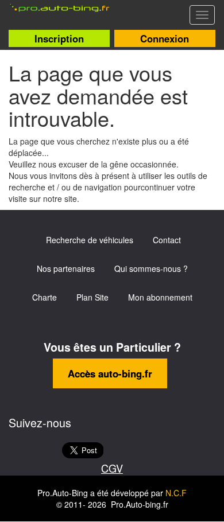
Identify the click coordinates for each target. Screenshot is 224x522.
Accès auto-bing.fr (110, 373)
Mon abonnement (160, 297)
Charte (44, 297)
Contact (167, 240)
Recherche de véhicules (89, 240)
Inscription (59, 38)
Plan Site (92, 297)
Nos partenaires (66, 268)
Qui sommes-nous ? (151, 268)
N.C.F (176, 492)
